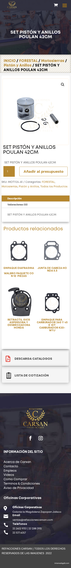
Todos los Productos (53, 186)
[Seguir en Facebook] (30, 438)
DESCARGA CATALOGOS (33, 358)
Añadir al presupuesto (43, 171)
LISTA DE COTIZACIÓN (32, 375)
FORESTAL (28, 61)
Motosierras (52, 61)
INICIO (10, 61)
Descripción (14, 198)
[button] (62, 84)
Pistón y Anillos (18, 65)
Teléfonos (19, 524)
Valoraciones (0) (17, 205)
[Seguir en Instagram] (40, 438)
